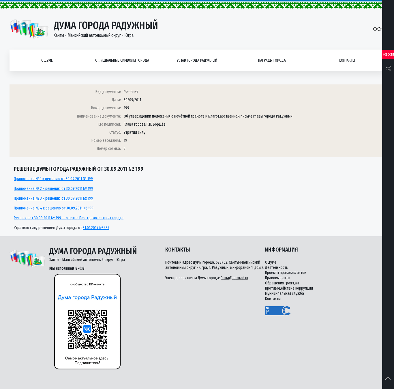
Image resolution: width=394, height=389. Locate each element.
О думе (47, 60)
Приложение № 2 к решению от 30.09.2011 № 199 (53, 188)
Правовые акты (277, 277)
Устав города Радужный (197, 60)
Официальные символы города (122, 60)
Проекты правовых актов (285, 272)
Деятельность (276, 267)
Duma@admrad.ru (234, 277)
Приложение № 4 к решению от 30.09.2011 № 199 (53, 208)
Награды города (272, 60)
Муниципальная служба (284, 293)
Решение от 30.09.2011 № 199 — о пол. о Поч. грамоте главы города (68, 218)
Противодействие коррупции (289, 288)
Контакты (347, 60)
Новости (388, 54)
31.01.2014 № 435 (96, 227)
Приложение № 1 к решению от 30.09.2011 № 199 (53, 178)
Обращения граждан (282, 283)
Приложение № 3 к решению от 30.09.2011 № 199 (53, 198)
